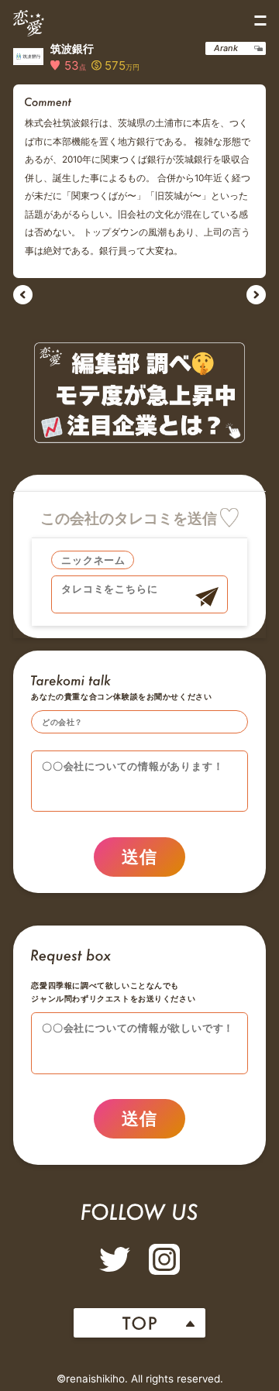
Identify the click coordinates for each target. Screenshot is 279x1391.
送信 (140, 857)
